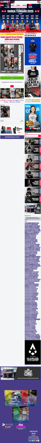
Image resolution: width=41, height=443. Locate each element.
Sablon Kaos (7, 5)
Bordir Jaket (29, 230)
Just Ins (38, 258)
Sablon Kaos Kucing (27, 305)
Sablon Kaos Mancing (34, 305)
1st (29, 5)
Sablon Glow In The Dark (28, 284)
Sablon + (13, 5)
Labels (33, 273)
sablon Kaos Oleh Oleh (35, 308)
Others (26, 276)
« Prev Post (2, 121)
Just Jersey (26, 259)
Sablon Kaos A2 (36, 285)
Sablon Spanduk (33, 325)
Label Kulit (26, 273)
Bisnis (34, 229)
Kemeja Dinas (31, 267)
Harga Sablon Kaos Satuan (31, 249)
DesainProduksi (27, 244)
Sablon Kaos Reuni (27, 317)
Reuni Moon (32, 281)
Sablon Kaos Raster (34, 316)
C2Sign (29, 232)
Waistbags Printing (31, 337)
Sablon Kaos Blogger (28, 290)
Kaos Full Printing (27, 262)
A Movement (37, 223)
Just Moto (33, 259)
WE (1, 7)
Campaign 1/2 (35, 232)
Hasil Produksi (37, 249)
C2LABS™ (6, 7)
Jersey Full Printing (28, 256)
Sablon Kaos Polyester (28, 313)
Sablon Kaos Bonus (27, 291)
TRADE (35, 5)
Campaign (31, 232)
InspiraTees (26, 252)
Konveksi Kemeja (31, 270)
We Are (26, 339)
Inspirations (30, 252)
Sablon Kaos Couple (35, 293)
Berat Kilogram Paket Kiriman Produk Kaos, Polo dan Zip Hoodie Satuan (32, 218)
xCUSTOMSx (38, 339)
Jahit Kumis (26, 255)
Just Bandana (38, 256)
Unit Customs (32, 336)
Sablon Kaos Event (27, 296)
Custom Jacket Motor (28, 236)
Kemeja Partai (36, 267)
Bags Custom (30, 226)
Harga (26, 249)
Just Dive (30, 258)
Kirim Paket (26, 270)
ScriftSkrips (27, 331)
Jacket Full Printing (28, 253)
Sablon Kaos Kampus (28, 302)
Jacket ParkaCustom (34, 253)
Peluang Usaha (33, 278)
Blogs (39, 229)
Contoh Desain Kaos (33, 235)
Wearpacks (29, 339)
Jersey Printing (33, 256)
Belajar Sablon (37, 227)
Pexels (4, 34)
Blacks (36, 229)
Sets (32, 5)
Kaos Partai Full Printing (34, 262)
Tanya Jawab (26, 333)
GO (39, 135)
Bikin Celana (26, 229)
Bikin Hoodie (30, 229)
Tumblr (29, 336)
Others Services (30, 276)
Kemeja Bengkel (27, 267)
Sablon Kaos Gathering (28, 299)
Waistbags (26, 337)
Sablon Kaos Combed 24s (28, 293)
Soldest (32, 331)
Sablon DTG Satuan (31, 282)
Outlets (34, 276)
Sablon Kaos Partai (27, 310)
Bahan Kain (34, 226)
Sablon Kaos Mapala (27, 307)
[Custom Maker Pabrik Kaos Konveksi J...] (5, 112)
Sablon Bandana (37, 281)
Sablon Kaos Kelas (33, 302)
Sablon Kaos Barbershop (34, 288)
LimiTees (36, 273)
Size (29, 331)
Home (2, 5)
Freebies (26, 247)
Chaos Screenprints (32, 233)
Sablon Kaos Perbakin (34, 311)
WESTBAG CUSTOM (33, 339)
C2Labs (26, 232)
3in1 (27, 223)
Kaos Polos (26, 264)
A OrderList (26, 224)
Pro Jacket (38, 279)
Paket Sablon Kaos (27, 278)
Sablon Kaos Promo (27, 314)
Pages (37, 276)
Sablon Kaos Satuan (33, 317)
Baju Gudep (26, 227)
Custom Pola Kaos (27, 238)
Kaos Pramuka (37, 264)
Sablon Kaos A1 (31, 285)
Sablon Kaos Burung (34, 291)
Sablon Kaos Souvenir (37, 319)
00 (25, 223)
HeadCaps (26, 250)
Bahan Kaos (38, 226)
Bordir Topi (38, 230)
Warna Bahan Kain (37, 337)
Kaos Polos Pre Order (32, 264)
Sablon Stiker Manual (28, 328)
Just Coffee (26, 258)
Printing (24, 5)
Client (37, 233)
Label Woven (30, 273)
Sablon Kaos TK (27, 320)
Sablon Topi (33, 328)
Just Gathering (34, 258)
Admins (30, 224)
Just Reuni (37, 259)
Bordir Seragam (34, 230)
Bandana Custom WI (31, 227)
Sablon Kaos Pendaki (28, 311)
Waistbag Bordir (37, 336)
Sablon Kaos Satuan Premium (29, 319)
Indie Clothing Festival (31, 250)
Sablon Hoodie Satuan (35, 284)
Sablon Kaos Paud (33, 310)
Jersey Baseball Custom (32, 255)
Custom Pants (34, 236)
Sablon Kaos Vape (27, 322)
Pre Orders (30, 279)
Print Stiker (34, 279)
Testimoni (30, 333)
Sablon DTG (26, 282)
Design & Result (32, 244)
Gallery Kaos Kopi (37, 247)
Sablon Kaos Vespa (33, 322)
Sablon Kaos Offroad (28, 308)
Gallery (33, 247)
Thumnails (34, 333)
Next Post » (21, 121)
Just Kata (30, 259)
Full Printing (30, 247)
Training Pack (32, 334)
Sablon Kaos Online (34, 432)
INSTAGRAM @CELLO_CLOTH (12, 137)
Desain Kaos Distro (34, 241)
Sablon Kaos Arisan (33, 287)
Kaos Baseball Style (30, 261)
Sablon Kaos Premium (35, 313)
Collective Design (27, 235)
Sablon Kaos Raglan (27, 316)
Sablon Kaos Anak (27, 287)
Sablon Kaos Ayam (27, 288)
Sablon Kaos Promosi (34, 314)
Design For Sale (37, 244)
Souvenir (35, 331)
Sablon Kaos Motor (34, 307)
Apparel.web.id (36, 224)
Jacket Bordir (35, 252)
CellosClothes (27, 233)
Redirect (29, 281)
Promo (26, 281)
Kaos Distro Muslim (37, 261)
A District (33, 223)
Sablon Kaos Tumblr (33, 320)
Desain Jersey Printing (28, 241)
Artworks (26, 226)
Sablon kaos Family (33, 296)
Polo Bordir (26, 279)
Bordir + (18, 5)
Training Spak (37, 334)
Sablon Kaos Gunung (35, 299)
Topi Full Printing (27, 334)
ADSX (32, 224)
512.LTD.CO (29, 223)
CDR (38, 232)
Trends (26, 336)
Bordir (26, 230)
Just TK (26, 261)
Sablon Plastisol (27, 325)
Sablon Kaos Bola (34, 290)
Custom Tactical (33, 238)
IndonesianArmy (37, 250)
